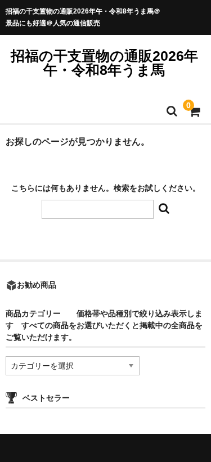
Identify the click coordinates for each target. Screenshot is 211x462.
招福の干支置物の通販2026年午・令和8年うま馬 (104, 63)
